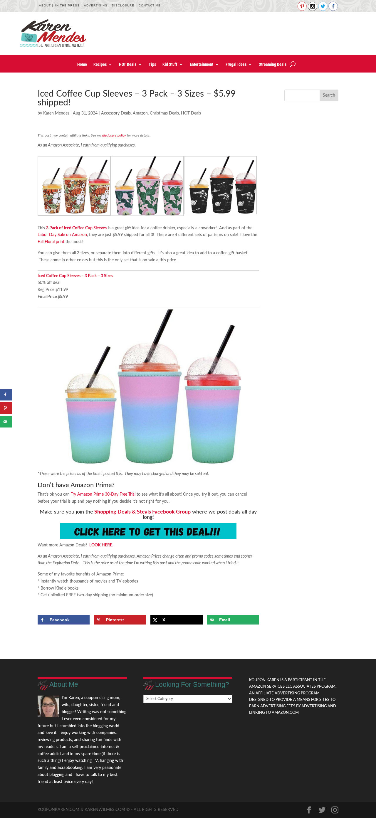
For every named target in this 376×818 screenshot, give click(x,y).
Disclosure (123, 5)
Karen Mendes (56, 113)
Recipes (100, 64)
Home (82, 64)
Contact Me (150, 5)
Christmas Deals (164, 113)
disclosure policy (114, 135)
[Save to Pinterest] (6, 408)
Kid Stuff (169, 64)
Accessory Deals (116, 113)
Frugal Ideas (236, 64)
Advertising (96, 5)
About (45, 5)
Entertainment (201, 64)
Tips (152, 64)
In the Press (67, 5)
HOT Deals (127, 64)
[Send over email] (6, 421)
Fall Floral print (51, 242)
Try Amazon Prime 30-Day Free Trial (103, 494)
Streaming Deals (272, 64)
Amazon (140, 113)
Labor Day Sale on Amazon (62, 235)
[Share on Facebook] (6, 394)
